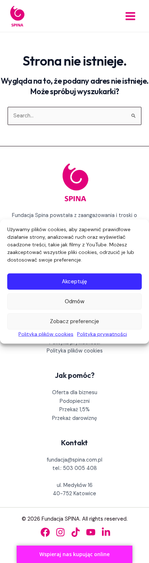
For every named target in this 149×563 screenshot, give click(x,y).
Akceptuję (74, 281)
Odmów (74, 301)
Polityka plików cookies (45, 333)
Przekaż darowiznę (74, 418)
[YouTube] (90, 532)
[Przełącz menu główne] (130, 16)
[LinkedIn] (106, 532)
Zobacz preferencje (74, 321)
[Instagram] (60, 532)
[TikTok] (75, 532)
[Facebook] (45, 532)
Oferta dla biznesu (74, 392)
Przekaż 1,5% (74, 409)
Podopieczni (75, 401)
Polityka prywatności (102, 333)
